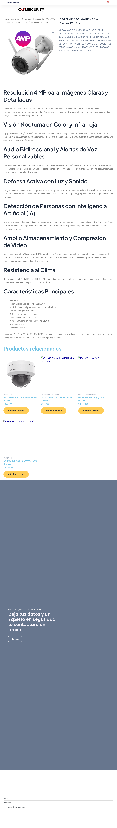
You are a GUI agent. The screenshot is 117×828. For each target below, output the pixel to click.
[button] (97, 10)
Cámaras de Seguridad (21, 19)
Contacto (15, 639)
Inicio (7, 19)
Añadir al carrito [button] (16, 410)
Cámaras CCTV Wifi (42, 19)
